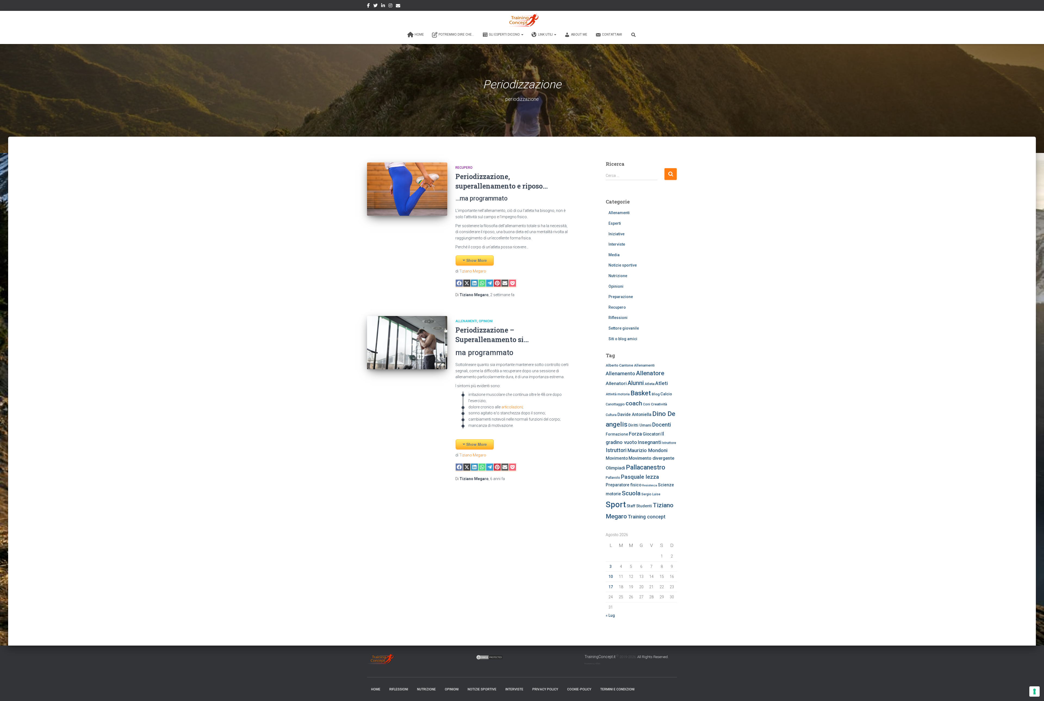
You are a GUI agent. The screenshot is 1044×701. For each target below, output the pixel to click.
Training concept (647, 517)
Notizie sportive (622, 265)
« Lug (610, 615)
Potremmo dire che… (456, 34)
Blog (656, 394)
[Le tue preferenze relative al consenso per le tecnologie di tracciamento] (1034, 691)
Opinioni (486, 321)
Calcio (666, 394)
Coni (646, 404)
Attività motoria (618, 394)
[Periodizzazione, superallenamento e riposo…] (407, 189)
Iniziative (616, 234)
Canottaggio (615, 404)
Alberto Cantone (619, 365)
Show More (476, 260)
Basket (640, 393)
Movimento (617, 458)
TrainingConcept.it (600, 657)
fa (502, 295)
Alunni (635, 383)
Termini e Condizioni (617, 689)
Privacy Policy (545, 689)
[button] (522, 34)
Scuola (631, 493)
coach (634, 403)
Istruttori (616, 450)
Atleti (661, 383)
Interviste (616, 244)
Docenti (661, 424)
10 (610, 576)
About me (579, 34)
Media (614, 255)
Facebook (368, 6)
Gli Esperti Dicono (505, 34)
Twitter (375, 6)
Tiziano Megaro (472, 271)
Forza (635, 434)
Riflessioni (617, 317)
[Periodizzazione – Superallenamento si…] (407, 343)
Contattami (612, 34)
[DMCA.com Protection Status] (489, 657)
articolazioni (512, 407)
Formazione (617, 434)
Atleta (649, 383)
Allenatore (650, 373)
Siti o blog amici (622, 339)
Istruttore (669, 443)
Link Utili (546, 34)
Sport (616, 504)
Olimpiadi (615, 468)
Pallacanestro (645, 467)
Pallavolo (613, 478)
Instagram (390, 6)
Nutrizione (617, 276)
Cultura (611, 415)
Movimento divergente (651, 458)
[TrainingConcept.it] (522, 20)
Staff (631, 505)
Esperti (614, 223)
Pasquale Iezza (640, 477)
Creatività (659, 404)
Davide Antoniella (634, 414)
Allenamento (620, 374)
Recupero (464, 168)
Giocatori (652, 434)
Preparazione (620, 297)
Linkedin (383, 6)
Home (419, 34)
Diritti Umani (639, 425)
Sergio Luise (650, 494)
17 (610, 587)
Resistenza (649, 485)
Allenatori (616, 383)
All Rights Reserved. (653, 657)
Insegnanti (649, 442)
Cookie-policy (579, 689)
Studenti (644, 505)
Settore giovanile (623, 328)
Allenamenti (466, 321)
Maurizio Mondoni (647, 450)
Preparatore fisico (623, 484)
